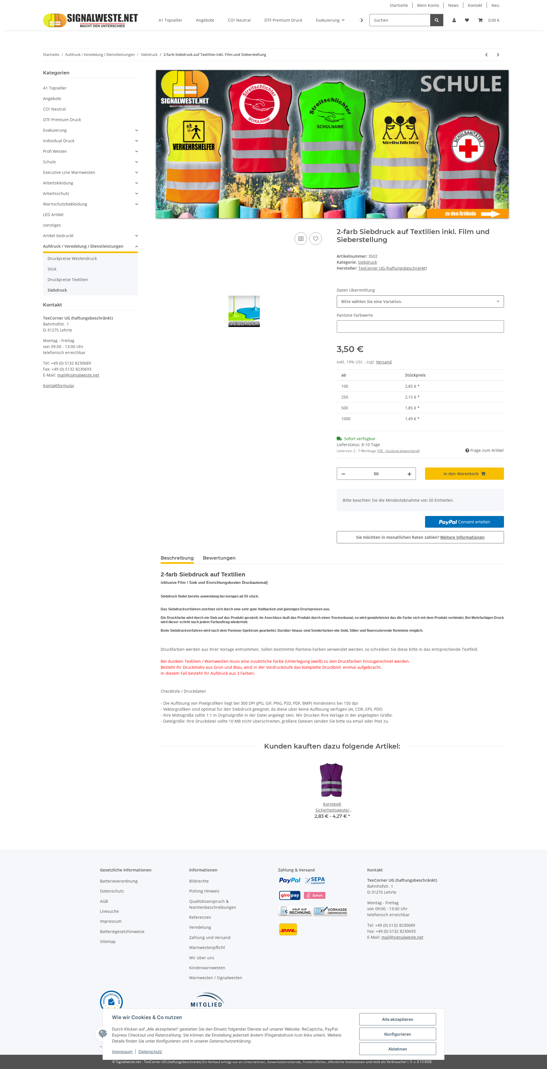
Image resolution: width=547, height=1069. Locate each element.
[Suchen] (436, 20)
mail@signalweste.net (78, 375)
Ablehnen (397, 1048)
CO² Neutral (54, 109)
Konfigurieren (397, 1034)
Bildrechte (199, 880)
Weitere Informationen (462, 536)
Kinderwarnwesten (207, 966)
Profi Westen (55, 151)
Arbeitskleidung (58, 183)
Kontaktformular (58, 385)
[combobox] (420, 300)
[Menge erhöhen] (409, 473)
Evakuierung (55, 130)
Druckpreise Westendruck (72, 258)
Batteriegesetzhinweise (122, 930)
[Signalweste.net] (90, 20)
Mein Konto (428, 5)
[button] (454, 20)
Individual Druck (58, 140)
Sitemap (108, 940)
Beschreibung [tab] (177, 557)
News (453, 5)
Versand (384, 361)
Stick (52, 269)
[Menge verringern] (343, 473)
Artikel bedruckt (58, 235)
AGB (104, 900)
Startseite (399, 5)
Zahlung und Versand (209, 936)
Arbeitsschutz (56, 193)
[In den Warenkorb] (165, 223)
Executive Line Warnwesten (69, 172)
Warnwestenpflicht (207, 946)
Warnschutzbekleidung (65, 204)
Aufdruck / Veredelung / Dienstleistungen (83, 246)
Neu (495, 5)
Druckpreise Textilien (68, 279)
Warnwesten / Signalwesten (215, 976)
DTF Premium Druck (62, 119)
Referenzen (200, 916)
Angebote (52, 98)
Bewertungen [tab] (219, 557)
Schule (49, 161)
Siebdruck (367, 261)
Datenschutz (112, 890)
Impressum (111, 920)
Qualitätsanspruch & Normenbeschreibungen (212, 903)
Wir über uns (201, 956)
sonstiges (52, 225)
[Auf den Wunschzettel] (315, 237)
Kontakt (475, 5)
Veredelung (200, 926)
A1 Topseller (55, 88)
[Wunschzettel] (466, 20)
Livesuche (109, 910)
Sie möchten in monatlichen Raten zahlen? (420, 536)
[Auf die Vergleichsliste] (301, 237)
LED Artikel (53, 214)
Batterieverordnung (119, 880)
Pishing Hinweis (204, 890)
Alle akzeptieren (397, 1019)
